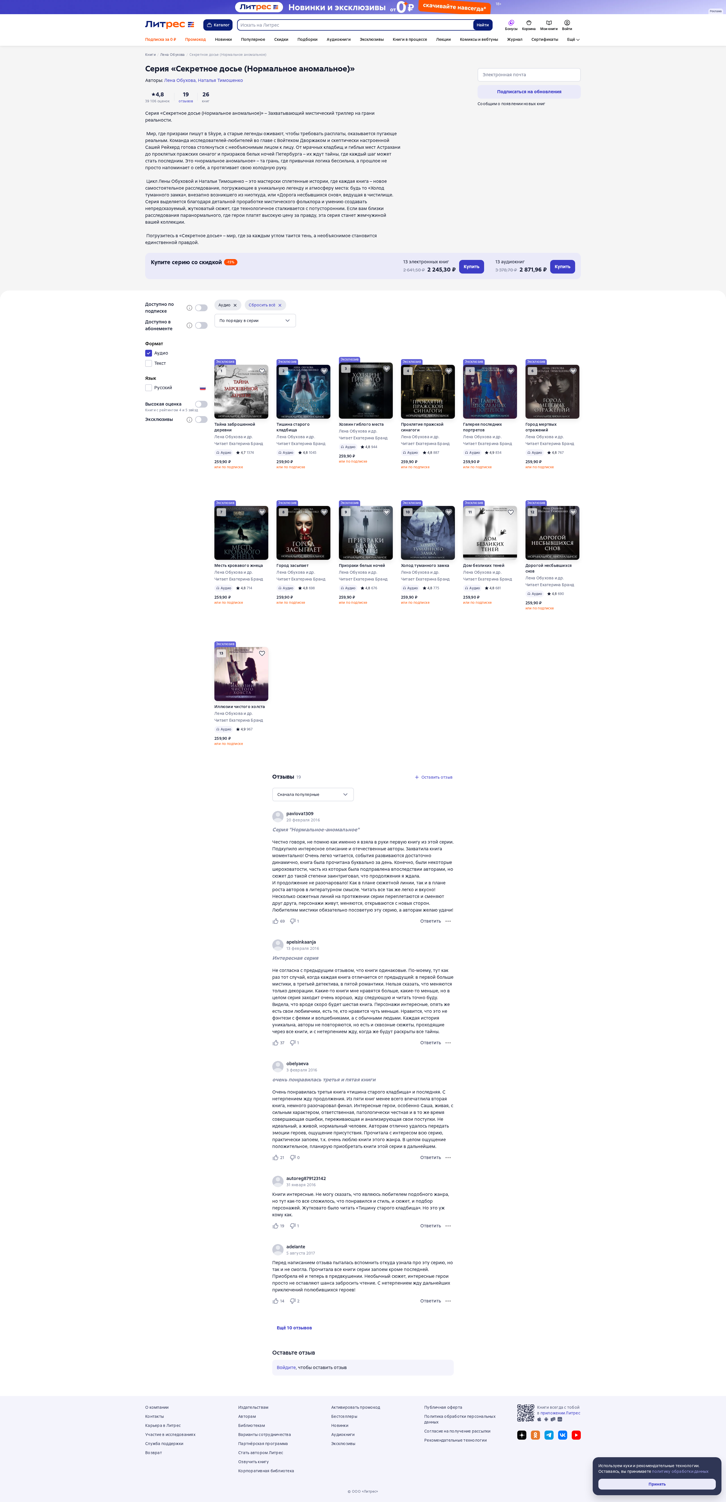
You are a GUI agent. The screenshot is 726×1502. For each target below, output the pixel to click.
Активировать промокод (355, 1407)
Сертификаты (544, 39)
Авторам (247, 1416)
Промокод (195, 39)
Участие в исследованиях (170, 1434)
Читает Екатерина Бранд (238, 443)
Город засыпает (293, 565)
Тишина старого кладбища (293, 427)
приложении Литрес (560, 1413)
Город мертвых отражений (541, 427)
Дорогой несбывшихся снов (548, 568)
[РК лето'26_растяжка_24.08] (363, 7)
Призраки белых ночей (362, 565)
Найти (483, 24)
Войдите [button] (286, 1367)
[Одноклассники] (535, 1435)
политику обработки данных (680, 1471)
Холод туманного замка (425, 565)
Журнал (514, 39)
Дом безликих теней (484, 565)
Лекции (443, 39)
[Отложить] (262, 371)
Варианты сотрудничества (264, 1434)
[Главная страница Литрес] (169, 25)
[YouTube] (576, 1435)
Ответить (430, 921)
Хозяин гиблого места (361, 424)
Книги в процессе (410, 39)
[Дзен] (521, 1435)
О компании (157, 1407)
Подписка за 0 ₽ (160, 39)
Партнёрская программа (263, 1443)
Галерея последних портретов (482, 427)
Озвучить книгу (253, 1461)
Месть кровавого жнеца (238, 565)
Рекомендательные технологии (455, 1440)
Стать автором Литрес (260, 1452)
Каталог (222, 24)
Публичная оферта (443, 1407)
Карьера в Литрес (163, 1425)
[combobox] (355, 25)
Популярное (253, 39)
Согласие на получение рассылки (457, 1431)
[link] (354, 813)
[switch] (201, 307)
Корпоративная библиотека (266, 1470)
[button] (227, 305)
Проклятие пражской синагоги (422, 427)
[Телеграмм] (549, 1435)
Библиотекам (251, 1425)
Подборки (307, 39)
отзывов (186, 101)
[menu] (255, 320)
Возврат (153, 1452)
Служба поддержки (164, 1443)
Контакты (154, 1416)
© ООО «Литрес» (363, 1491)
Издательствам (253, 1407)
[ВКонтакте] (562, 1435)
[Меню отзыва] (448, 921)
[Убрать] (235, 305)
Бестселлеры (344, 1416)
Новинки (223, 39)
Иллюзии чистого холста (239, 706)
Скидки (281, 39)
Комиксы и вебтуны (479, 39)
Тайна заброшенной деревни (234, 427)
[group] (363, 816)
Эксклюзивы (372, 39)
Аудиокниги (339, 39)
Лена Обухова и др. (233, 436)
